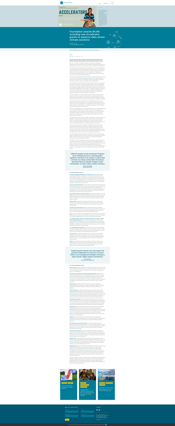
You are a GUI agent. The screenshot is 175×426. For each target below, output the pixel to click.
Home (70, 49)
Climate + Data (81, 44)
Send (67, 419)
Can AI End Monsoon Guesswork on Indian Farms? (67, 387)
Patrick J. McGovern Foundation (68, 2)
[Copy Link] (82, 56)
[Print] (75, 56)
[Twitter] (70, 56)
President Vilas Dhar (88, 78)
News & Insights (75, 49)
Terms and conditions (99, 417)
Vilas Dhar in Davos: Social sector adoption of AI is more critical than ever (106, 389)
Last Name (82, 409)
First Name (67, 409)
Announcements (76, 44)
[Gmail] (80, 56)
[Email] (77, 56)
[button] (98, 7)
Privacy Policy (105, 417)
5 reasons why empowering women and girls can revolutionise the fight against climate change (87, 392)
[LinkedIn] (73, 56)
